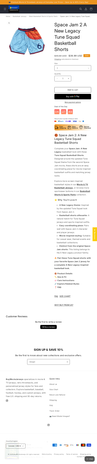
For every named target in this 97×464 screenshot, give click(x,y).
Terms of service (72, 454)
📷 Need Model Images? (59, 416)
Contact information (84, 456)
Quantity (57, 74)
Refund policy (47, 454)
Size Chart (53, 389)
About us (53, 384)
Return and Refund (57, 395)
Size (56, 63)
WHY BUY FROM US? (63, 305)
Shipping (57, 59)
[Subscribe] (67, 362)
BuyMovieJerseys (20, 454)
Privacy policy (59, 454)
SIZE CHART (65, 296)
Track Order (54, 411)
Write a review (48, 327)
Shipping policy (85, 454)
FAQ (56, 296)
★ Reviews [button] (95, 234)
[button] (5, 9)
